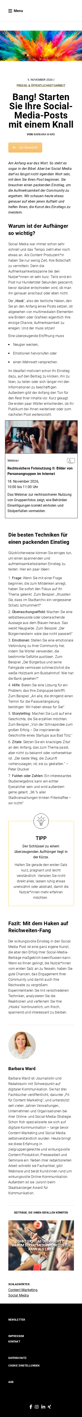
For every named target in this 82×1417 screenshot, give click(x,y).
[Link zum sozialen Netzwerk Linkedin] (43, 1407)
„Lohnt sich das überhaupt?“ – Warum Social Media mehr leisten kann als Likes (41, 1245)
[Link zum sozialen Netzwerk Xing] (49, 1407)
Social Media (18, 1295)
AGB (11, 1382)
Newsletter (16, 1319)
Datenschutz (17, 1358)
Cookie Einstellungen (24, 1365)
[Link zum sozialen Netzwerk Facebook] (31, 1407)
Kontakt (14, 1341)
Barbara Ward (44, 134)
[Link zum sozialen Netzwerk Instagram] (37, 1407)
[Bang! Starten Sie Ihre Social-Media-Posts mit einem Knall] (41, 1045)
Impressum (16, 1336)
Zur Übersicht (28, 147)
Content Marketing (22, 1290)
